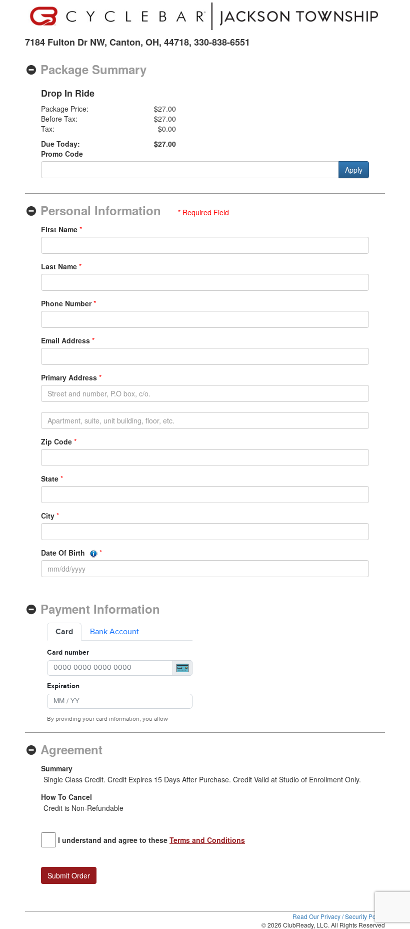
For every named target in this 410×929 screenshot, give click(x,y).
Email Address (65, 340)
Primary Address (69, 377)
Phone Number (66, 303)
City (47, 516)
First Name (59, 229)
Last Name (59, 266)
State (49, 479)
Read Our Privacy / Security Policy (338, 916)
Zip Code (56, 441)
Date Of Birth (64, 553)
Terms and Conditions (207, 840)
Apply (353, 170)
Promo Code (62, 154)
